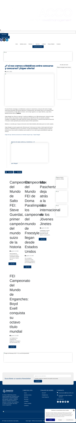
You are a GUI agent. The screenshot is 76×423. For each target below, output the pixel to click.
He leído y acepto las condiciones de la (46, 378)
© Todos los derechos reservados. (10, 420)
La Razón (44, 44)
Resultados (4, 34)
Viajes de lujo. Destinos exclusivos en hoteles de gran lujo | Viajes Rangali (22, 134)
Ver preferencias (69, 419)
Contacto (59, 44)
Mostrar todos (5, 37)
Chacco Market (51, 44)
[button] (73, 410)
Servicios (38, 44)
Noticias (30, 44)
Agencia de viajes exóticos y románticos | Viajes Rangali (23, 152)
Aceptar (50, 419)
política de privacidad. (54, 378)
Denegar (60, 419)
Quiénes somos (23, 44)
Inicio (17, 44)
